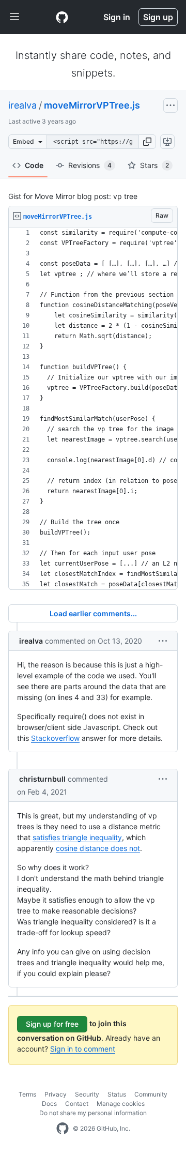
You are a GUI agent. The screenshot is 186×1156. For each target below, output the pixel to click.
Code (34, 165)
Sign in (116, 17)
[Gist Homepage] (62, 17)
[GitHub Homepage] (62, 1128)
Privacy (55, 1094)
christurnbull (42, 778)
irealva (22, 105)
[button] (147, 141)
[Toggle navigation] (14, 17)
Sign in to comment (82, 1048)
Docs (49, 1103)
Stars (154, 165)
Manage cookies (121, 1103)
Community (150, 1094)
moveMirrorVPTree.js (92, 105)
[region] (93, 408)
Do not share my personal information (93, 1113)
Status (116, 1094)
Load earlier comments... (93, 613)
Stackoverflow (55, 738)
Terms (27, 1094)
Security (87, 1094)
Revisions (90, 165)
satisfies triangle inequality (77, 837)
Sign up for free (52, 1024)
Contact (76, 1103)
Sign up (158, 17)
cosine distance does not (98, 848)
